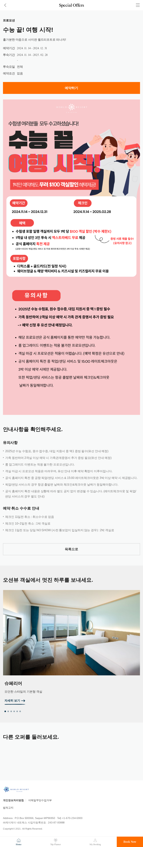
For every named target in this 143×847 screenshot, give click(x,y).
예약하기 (71, 88)
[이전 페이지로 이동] (5, 5)
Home (18, 844)
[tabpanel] (71, 647)
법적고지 (8, 807)
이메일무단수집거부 (40, 800)
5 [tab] (17, 711)
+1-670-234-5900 (72, 818)
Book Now (129, 841)
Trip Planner (55, 844)
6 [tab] (20, 711)
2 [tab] (8, 711)
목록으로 (71, 549)
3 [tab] (11, 711)
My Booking (95, 844)
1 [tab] (5, 711)
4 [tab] (14, 711)
